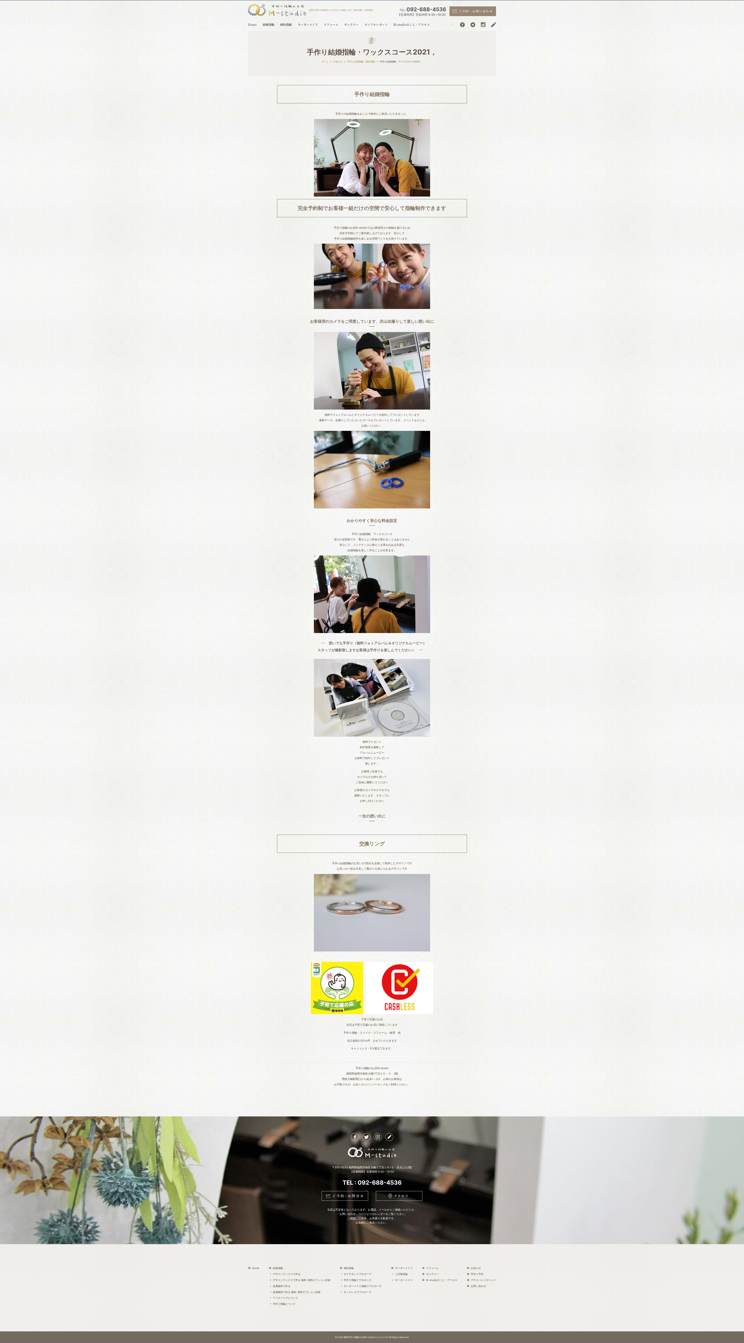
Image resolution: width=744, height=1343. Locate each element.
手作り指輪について (284, 1303)
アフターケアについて (285, 1297)
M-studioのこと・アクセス (412, 24)
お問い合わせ (478, 1286)
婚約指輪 (286, 24)
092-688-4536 (422, 11)
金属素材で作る (281, 1286)
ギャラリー (351, 24)
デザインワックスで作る (287, 1274)
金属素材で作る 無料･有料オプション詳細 (296, 1292)
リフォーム (331, 24)
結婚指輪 (268, 24)
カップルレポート (376, 24)
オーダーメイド (308, 24)
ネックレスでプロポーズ (357, 1292)
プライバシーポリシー (483, 1280)
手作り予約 (477, 1274)
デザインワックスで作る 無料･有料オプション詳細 (301, 1280)
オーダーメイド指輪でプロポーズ (362, 1286)
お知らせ (476, 1268)
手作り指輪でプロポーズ (357, 1280)
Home (252, 24)
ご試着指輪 (401, 1274)
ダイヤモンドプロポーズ (357, 1274)
